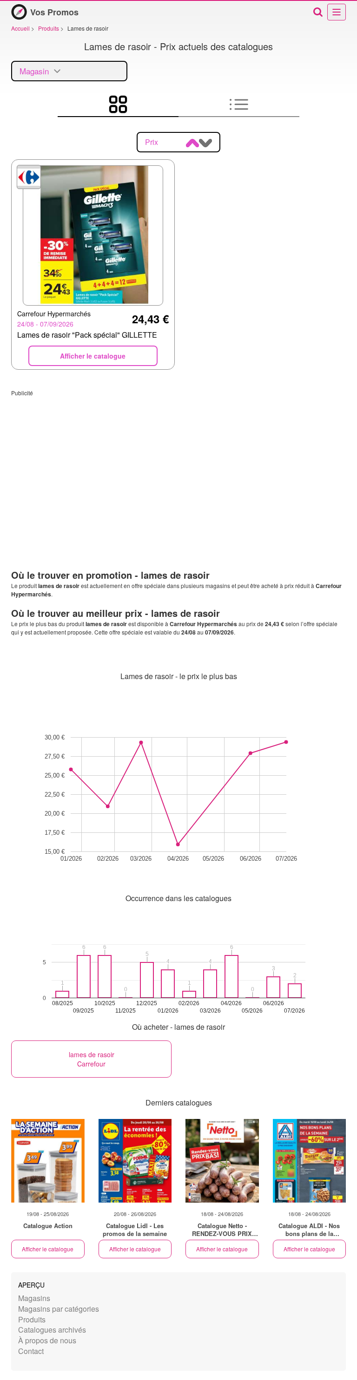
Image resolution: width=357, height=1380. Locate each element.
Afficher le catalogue (47, 1249)
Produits (32, 1319)
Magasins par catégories (58, 1308)
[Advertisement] (178, 462)
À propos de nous (47, 1340)
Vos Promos (54, 12)
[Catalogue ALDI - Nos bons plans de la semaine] (309, 1161)
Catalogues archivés (52, 1329)
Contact (31, 1351)
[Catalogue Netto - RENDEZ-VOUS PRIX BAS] (222, 1161)
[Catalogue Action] (48, 1161)
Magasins (34, 1298)
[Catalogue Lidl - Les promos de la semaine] (135, 1161)
